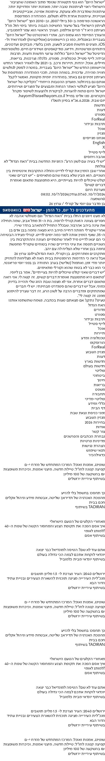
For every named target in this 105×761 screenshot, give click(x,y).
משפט (100, 390)
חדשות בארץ (95, 362)
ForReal (98, 119)
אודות (100, 427)
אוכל (101, 129)
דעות (101, 110)
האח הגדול (96, 305)
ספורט (100, 115)
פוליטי (100, 371)
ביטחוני (99, 376)
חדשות (99, 105)
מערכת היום (95, 190)
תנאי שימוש (95, 451)
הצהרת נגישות (93, 446)
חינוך (101, 380)
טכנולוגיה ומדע (93, 338)
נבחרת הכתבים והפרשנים (84, 437)
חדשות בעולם (94, 366)
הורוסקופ (97, 343)
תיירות (99, 333)
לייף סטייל (97, 152)
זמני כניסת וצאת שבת (87, 413)
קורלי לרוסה (63, 221)
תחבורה (98, 394)
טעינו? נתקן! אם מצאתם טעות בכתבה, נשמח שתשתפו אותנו (56, 300)
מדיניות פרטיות (92, 441)
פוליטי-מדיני (95, 399)
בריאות (99, 385)
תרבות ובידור (94, 124)
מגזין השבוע (95, 352)
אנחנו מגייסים (94, 138)
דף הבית (98, 408)
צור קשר (98, 432)
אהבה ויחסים (94, 157)
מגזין (101, 134)
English (99, 143)
